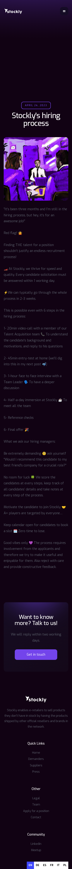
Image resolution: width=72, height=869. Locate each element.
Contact (36, 817)
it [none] (58, 865)
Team (36, 804)
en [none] (30, 865)
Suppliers (36, 765)
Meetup (36, 850)
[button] (64, 11)
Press (36, 772)
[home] (13, 11)
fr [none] (51, 865)
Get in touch (36, 654)
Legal (36, 798)
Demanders (36, 759)
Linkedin (36, 844)
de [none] (37, 865)
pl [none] (64, 865)
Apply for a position (36, 811)
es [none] (44, 865)
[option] (37, 865)
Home (36, 753)
